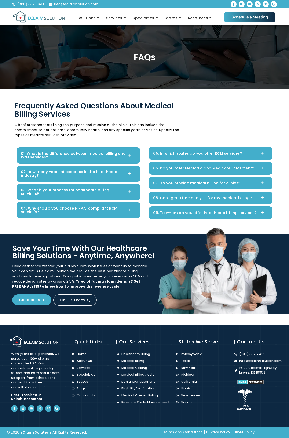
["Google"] (274, 4)
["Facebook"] (234, 4)
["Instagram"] (242, 4)
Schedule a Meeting (249, 17)
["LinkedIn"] (250, 4)
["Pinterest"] (266, 4)
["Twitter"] (258, 4)
